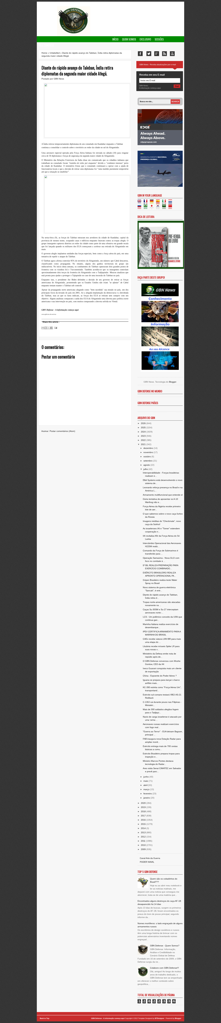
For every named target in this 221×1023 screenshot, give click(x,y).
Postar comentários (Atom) (62, 431)
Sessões (159, 39)
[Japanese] (152, 207)
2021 (143, 444)
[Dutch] (171, 202)
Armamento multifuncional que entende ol (163, 495)
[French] (146, 202)
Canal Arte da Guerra (150, 858)
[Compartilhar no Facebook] (51, 327)
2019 (143, 807)
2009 (143, 849)
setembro (148, 461)
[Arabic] (165, 207)
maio (146, 781)
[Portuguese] (146, 207)
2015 (143, 824)
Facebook (140, 53)
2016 (143, 820)
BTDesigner (160, 1018)
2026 (143, 423)
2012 (143, 836)
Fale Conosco (46, 45)
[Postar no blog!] (45, 327)
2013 (143, 832)
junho (146, 777)
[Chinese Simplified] (171, 207)
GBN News (59, 79)
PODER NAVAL (147, 862)
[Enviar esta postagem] (55, 327)
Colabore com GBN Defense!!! (164, 968)
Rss (164, 53)
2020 (143, 803)
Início (115, 39)
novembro (148, 452)
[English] (140, 202)
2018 (143, 811)
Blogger (172, 382)
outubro (147, 456)
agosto (146, 465)
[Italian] (165, 202)
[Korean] (159, 207)
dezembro (148, 448)
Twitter (148, 53)
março (146, 789)
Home (44, 53)
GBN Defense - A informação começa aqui (107, 1018)
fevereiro (147, 793)
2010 (143, 845)
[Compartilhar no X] (48, 327)
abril (145, 785)
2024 (143, 432)
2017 (143, 815)
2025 (143, 427)
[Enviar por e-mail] (42, 327)
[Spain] (159, 202)
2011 (143, 841)
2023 (143, 436)
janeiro (146, 798)
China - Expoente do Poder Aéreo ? (160, 676)
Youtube (172, 53)
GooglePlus (156, 53)
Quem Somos (129, 39)
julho (146, 469)
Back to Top (44, 1018)
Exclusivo (145, 39)
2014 (143, 828)
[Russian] (140, 207)
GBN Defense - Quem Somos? (164, 945)
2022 (143, 440)
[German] (152, 202)
